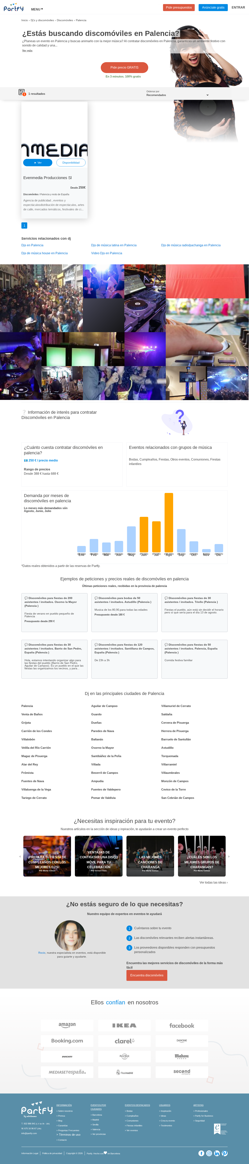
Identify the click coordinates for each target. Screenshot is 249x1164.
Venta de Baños (32, 714)
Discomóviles (65, 20)
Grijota (26, 722)
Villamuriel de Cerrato (176, 705)
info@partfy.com (29, 1133)
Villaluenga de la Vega (36, 789)
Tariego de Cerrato (34, 797)
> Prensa (60, 1116)
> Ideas (162, 1116)
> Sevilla (94, 1124)
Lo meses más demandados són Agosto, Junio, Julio (46, 509)
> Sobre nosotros (64, 1111)
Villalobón (28, 739)
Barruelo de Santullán (176, 739)
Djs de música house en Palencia (44, 253)
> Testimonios (165, 1125)
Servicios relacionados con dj (46, 238)
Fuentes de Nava (32, 781)
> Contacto (61, 1140)
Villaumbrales (170, 772)
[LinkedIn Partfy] (217, 1153)
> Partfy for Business (203, 1116)
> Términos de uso (68, 1134)
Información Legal (29, 1153)
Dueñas (96, 722)
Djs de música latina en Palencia (114, 245)
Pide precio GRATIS (124, 67)
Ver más (27, 50)
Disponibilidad (71, 162)
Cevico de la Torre (173, 789)
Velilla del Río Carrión (36, 747)
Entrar (238, 7)
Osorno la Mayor (102, 747)
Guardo (96, 714)
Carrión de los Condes (36, 731)
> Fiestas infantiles (133, 1125)
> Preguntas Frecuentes (67, 1130)
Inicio (24, 20)
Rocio (41, 952)
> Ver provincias (98, 1134)
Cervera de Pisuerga (175, 722)
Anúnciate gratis (213, 7)
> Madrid (95, 1120)
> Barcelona (96, 1115)
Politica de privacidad (52, 1153)
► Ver (38, 162)
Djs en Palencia (32, 245)
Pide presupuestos (179, 7)
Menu (35, 9)
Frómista (27, 772)
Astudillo (167, 747)
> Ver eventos (131, 1130)
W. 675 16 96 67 (29, 1128)
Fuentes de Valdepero (106, 789)
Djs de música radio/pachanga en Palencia (191, 245)
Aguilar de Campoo (104, 705)
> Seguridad (199, 1121)
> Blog (59, 1121)
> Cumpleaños (132, 1116)
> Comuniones (132, 1121)
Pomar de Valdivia (103, 797)
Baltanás (97, 739)
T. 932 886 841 (28, 1123)
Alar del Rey (29, 764)
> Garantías (62, 1125)
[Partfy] (17, 7)
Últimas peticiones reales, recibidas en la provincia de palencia (124, 585)
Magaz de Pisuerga (34, 756)
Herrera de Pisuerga (175, 731)
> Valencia (95, 1129)
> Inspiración (165, 1111)
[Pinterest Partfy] (225, 1153)
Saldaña (166, 714)
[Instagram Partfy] (209, 1153)
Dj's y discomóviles (42, 20)
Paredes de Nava (102, 731)
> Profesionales (200, 1111)
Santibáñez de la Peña (106, 756)
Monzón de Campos (175, 781)
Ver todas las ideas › (214, 882)
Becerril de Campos (104, 772)
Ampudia (97, 781)
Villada (95, 764)
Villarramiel (169, 764)
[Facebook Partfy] (201, 1153)
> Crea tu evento (167, 1121)
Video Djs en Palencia (106, 253)
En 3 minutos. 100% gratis (123, 76)
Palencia (27, 705)
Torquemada (169, 756)
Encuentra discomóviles (146, 975)
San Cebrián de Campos (177, 797)
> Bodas (129, 1111)
